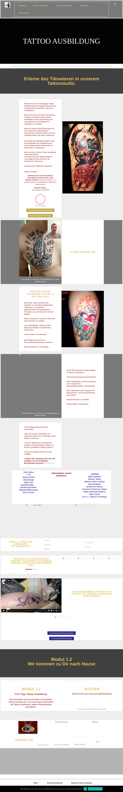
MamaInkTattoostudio (28, 490)
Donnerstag (89, 542)
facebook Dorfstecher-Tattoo (94, 489)
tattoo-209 (28, 482)
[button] (61, 540)
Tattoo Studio (23, 13)
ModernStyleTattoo (28, 487)
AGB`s (35, 783)
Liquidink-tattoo (27, 485)
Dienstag (47, 544)
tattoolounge (28, 480)
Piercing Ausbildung (64, 6)
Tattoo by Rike (28, 477)
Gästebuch (84, 6)
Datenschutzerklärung (54, 783)
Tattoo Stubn (94, 494)
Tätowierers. (49, 463)
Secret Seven (28, 492)
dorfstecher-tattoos (94, 487)
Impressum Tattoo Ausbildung (81, 783)
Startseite (22, 6)
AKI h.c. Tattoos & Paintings (94, 497)
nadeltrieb (94, 474)
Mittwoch (47, 549)
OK (85, 789)
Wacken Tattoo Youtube (94, 481)
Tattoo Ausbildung (40, 6)
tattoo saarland (94, 476)
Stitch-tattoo (28, 472)
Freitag (87, 547)
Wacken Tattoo (94, 479)
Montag (46, 540)
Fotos (34, 569)
